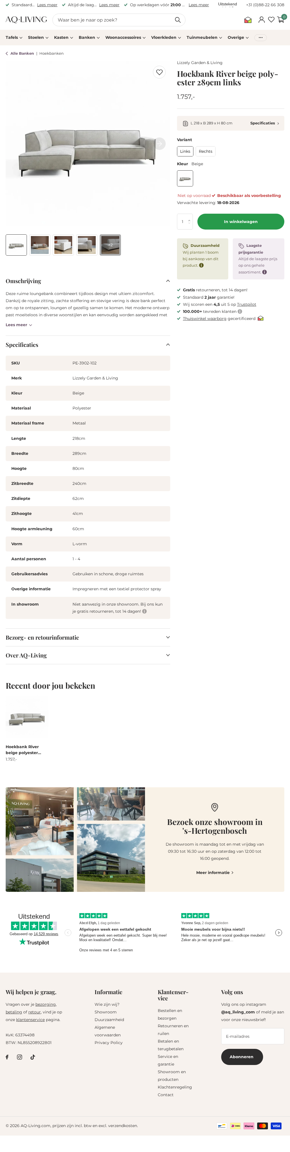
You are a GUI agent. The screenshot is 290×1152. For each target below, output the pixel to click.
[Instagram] (19, 1057)
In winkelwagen (241, 221)
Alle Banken (22, 53)
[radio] (185, 151)
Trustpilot (246, 304)
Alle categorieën (14, 37)
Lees (16, 324)
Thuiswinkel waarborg (205, 318)
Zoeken (177, 20)
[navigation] (16, 245)
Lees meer (47, 4)
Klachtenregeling (175, 1087)
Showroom (106, 1012)
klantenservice (30, 1019)
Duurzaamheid (109, 1019)
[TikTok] (33, 1057)
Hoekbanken (51, 53)
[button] (191, 216)
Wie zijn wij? (107, 1004)
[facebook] (7, 1057)
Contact (166, 1094)
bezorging (45, 1004)
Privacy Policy (109, 1042)
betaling (14, 1012)
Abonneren (242, 1056)
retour (34, 1012)
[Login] (261, 19)
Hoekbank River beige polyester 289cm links (22, 750)
